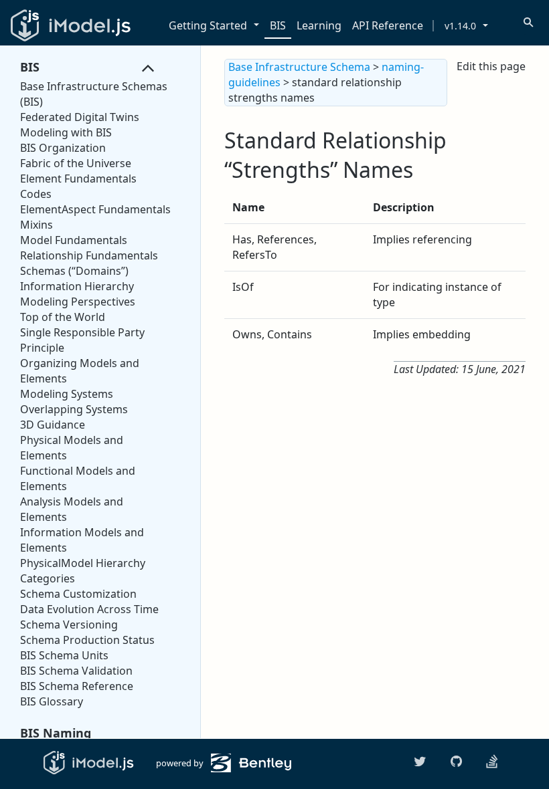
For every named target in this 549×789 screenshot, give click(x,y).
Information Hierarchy (77, 286)
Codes (36, 194)
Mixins (36, 224)
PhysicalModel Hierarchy (82, 563)
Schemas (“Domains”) (74, 270)
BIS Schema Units (64, 655)
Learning (319, 25)
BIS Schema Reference (76, 686)
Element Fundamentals (78, 178)
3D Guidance (52, 424)
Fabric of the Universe (75, 163)
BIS (278, 25)
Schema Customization (78, 593)
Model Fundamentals (73, 240)
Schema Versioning (69, 624)
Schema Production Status (87, 640)
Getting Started (208, 25)
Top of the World (62, 317)
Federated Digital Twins (79, 117)
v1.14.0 (460, 25)
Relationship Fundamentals (89, 255)
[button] (258, 26)
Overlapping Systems (74, 409)
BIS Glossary (51, 701)
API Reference (387, 25)
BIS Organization (63, 147)
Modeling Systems (66, 393)
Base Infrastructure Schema (299, 67)
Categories (47, 578)
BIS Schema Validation (76, 670)
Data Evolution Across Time (89, 609)
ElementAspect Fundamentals (95, 209)
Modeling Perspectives (77, 301)
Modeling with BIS (66, 132)
